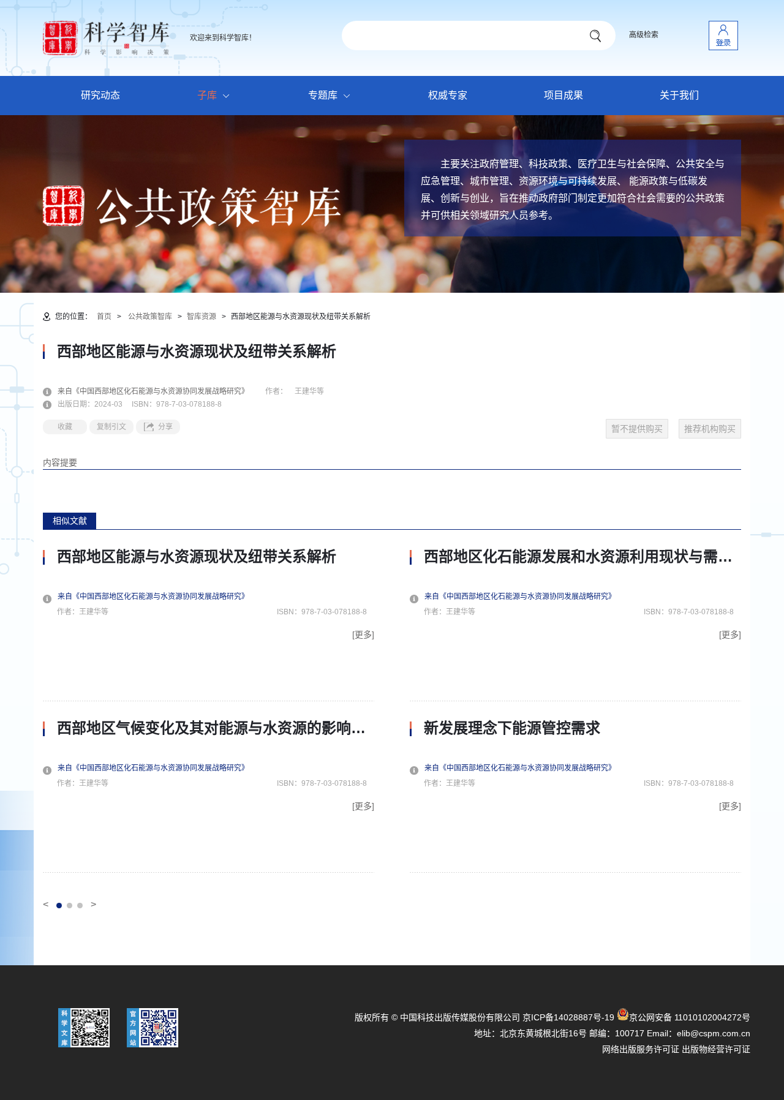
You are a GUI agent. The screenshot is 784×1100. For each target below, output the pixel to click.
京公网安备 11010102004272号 (689, 1017)
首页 (104, 316)
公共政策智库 (150, 316)
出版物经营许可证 (716, 1049)
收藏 (65, 427)
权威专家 (447, 95)
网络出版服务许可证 (640, 1049)
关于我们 (679, 95)
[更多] (363, 634)
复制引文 (111, 427)
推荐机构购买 (710, 429)
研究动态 (100, 95)
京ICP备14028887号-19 (568, 1017)
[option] (208, 710)
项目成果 (563, 95)
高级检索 (643, 35)
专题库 (322, 95)
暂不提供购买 (637, 429)
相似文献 (70, 521)
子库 (207, 95)
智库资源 (201, 316)
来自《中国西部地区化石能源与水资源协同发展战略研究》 (160, 391)
